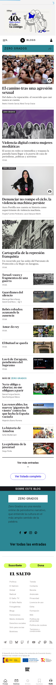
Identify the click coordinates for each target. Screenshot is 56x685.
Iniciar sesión (49, 39)
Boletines (14, 625)
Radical (13, 587)
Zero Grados (15, 47)
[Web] (34, 526)
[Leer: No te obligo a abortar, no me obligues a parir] (42, 382)
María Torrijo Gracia (27, 101)
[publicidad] (26, 20)
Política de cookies (33, 619)
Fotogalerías (15, 600)
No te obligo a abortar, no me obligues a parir (12, 381)
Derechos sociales (18, 616)
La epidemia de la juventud (14, 439)
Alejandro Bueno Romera (12, 414)
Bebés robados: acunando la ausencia (12, 307)
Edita (31, 600)
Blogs (12, 604)
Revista (32, 583)
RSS (30, 608)
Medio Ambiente (17, 612)
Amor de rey (10, 321)
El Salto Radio (16, 595)
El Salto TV (14, 591)
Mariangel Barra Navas (11, 294)
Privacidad (33, 591)
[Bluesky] (16, 637)
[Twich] (21, 637)
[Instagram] (29, 526)
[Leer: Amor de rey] (42, 325)
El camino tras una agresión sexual (19, 88)
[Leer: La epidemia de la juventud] (42, 441)
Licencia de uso (35, 595)
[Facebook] (19, 526)
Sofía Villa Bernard (9, 428)
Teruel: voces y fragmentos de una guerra (15, 272)
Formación (33, 604)
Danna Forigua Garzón (11, 388)
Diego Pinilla (7, 444)
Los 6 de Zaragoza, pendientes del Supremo (14, 356)
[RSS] (49, 637)
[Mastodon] (43, 637)
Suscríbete (14, 558)
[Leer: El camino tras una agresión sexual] (27, 68)
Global (12, 583)
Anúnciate (33, 587)
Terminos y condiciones (34, 625)
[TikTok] (38, 637)
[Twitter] (24, 526)
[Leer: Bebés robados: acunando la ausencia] (42, 308)
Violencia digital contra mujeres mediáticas (20, 141)
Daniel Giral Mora (8, 296)
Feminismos (15, 608)
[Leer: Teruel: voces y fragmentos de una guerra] (42, 273)
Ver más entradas (27, 456)
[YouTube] (32, 637)
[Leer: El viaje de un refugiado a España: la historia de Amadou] (42, 425)
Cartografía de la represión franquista (23, 249)
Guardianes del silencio (12, 288)
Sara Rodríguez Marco (11, 391)
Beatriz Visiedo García (10, 101)
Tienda (32, 575)
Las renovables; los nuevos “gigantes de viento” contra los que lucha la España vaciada (15, 404)
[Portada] (22, 39)
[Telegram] (5, 637)
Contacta (33, 579)
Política (13, 575)
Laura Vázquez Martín (32, 209)
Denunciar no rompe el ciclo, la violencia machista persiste (26, 197)
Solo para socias (17, 620)
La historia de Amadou (11, 423)
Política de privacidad (33, 613)
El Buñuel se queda (15, 337)
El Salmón (14, 579)
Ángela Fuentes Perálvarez (12, 209)
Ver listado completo (27, 469)
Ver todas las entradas (27, 537)
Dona (39, 558)
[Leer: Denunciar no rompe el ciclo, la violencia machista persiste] (27, 177)
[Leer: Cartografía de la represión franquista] (27, 230)
